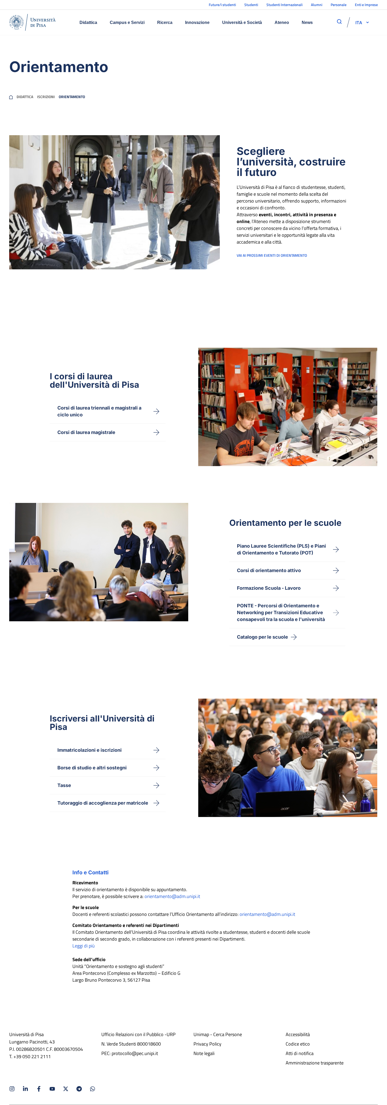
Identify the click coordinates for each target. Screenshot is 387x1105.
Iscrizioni (46, 96)
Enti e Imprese (366, 4)
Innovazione (197, 22)
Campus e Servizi (127, 22)
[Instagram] (12, 1089)
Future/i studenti (222, 4)
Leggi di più (83, 945)
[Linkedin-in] (25, 1089)
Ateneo (282, 22)
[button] (358, 22)
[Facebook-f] (39, 1089)
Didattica (88, 22)
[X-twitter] (65, 1089)
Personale (338, 4)
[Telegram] (79, 1089)
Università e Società (242, 22)
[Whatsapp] (92, 1089)
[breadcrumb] (11, 96)
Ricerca (164, 22)
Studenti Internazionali (284, 4)
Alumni (316, 4)
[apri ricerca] (339, 21)
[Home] (32, 22)
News (307, 22)
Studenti (251, 4)
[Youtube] (52, 1089)
